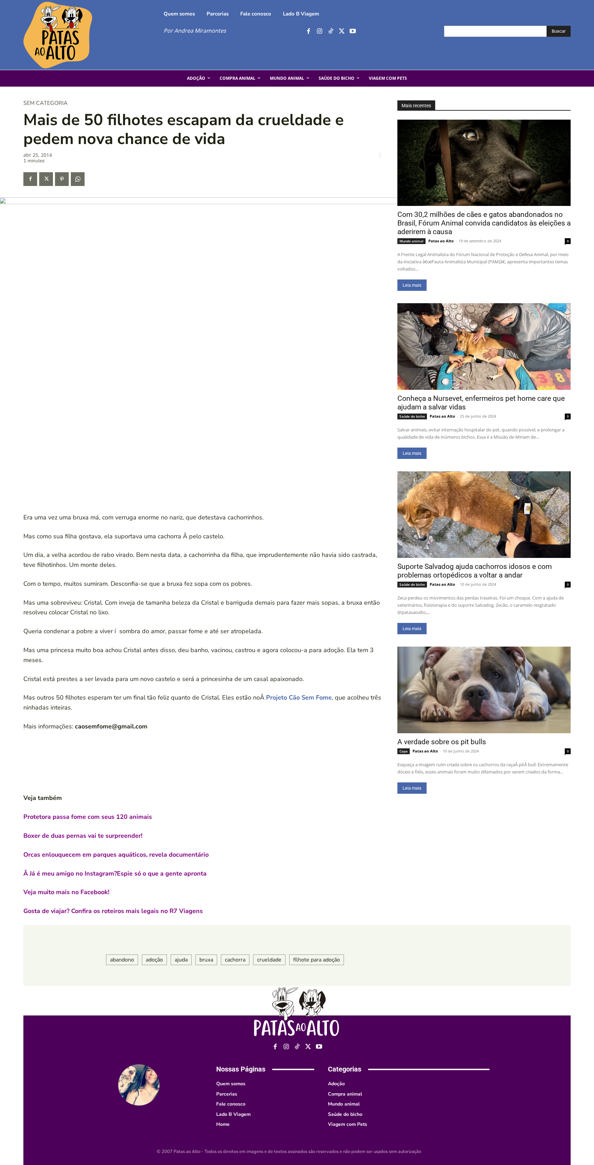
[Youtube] (352, 31)
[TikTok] (330, 31)
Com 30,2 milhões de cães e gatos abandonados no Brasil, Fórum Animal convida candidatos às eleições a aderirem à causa (484, 223)
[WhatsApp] (78, 179)
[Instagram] (319, 31)
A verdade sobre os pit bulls (441, 742)
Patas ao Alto (441, 240)
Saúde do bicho (412, 416)
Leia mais (412, 285)
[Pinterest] (62, 179)
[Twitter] (341, 31)
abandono (122, 960)
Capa (403, 751)
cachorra (235, 960)
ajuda (181, 960)
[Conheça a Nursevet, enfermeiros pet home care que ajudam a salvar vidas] (484, 346)
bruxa (206, 960)
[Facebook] (308, 31)
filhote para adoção (316, 960)
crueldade (269, 960)
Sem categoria (45, 103)
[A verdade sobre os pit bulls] (484, 690)
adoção (154, 960)
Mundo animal (411, 241)
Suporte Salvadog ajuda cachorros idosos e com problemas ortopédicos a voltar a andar (474, 570)
